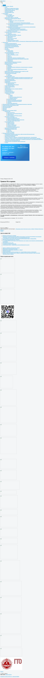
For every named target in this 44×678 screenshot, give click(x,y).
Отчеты (8, 74)
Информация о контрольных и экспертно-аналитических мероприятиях (21, 26)
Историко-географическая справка (12, 8)
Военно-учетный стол (9, 47)
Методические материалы (10, 136)
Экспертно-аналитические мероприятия (17, 28)
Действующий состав (11, 36)
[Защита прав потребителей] (8, 435)
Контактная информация (12, 117)
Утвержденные (10, 51)
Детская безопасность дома (8, 242)
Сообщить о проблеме (9, 157)
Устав (6, 7)
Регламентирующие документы (13, 126)
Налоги (11, 94)
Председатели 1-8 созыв (12, 38)
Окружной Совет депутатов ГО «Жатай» (13, 35)
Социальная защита (9, 90)
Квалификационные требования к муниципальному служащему (19, 67)
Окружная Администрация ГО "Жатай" (13, 32)
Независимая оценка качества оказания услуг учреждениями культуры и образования (19, 251)
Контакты (9, 68)
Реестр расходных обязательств (16, 97)
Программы (9, 75)
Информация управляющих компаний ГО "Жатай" (13, 249)
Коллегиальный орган (9, 121)
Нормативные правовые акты (11, 129)
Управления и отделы (11, 34)
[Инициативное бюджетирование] (8, 453)
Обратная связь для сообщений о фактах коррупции (15, 141)
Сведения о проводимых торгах (13, 120)
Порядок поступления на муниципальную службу (17, 69)
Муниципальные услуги (10, 76)
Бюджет (8, 93)
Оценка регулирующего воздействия (14, 100)
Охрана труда (7, 87)
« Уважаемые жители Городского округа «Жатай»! (25, 228)
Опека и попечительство (10, 86)
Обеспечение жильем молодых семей (10, 248)
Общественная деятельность (10, 82)
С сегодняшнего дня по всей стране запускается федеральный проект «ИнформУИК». (19, 238)
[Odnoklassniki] (7, 303)
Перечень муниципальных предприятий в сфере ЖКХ (18, 58)
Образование (7, 81)
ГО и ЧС (6, 48)
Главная (4, 5)
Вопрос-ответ (7, 111)
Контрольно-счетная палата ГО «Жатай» (13, 18)
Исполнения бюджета (14, 25)
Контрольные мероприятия (15, 27)
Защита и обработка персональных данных (11, 247)
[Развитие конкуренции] (9, 507)
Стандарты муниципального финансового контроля (20, 22)
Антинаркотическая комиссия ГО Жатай (13, 44)
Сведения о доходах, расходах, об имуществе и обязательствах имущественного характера (25, 41)
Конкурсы (5, 108)
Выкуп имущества (11, 112)
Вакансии (9, 65)
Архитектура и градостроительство (12, 46)
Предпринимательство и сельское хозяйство (13, 88)
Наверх (1, 230)
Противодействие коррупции (8, 133)
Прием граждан (10, 39)
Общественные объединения (13, 84)
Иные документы (10, 123)
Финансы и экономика (9, 92)
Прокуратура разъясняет (7, 106)
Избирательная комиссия (10, 10)
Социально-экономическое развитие (14, 101)
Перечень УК (10, 59)
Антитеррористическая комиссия (11, 45)
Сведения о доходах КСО (12, 31)
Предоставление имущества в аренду (14, 115)
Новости (9, 55)
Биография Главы (10, 15)
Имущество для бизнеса (9, 116)
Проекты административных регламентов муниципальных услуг (20, 77)
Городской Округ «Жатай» (8, 6)
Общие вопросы (10, 114)
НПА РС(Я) (9, 131)
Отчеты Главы (10, 16)
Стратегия (9, 102)
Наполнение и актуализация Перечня (14, 113)
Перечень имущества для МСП (13, 118)
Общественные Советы (9, 85)
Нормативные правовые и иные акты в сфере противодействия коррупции (19, 134)
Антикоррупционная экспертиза (11, 135)
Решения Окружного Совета (13, 40)
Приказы (11, 21)
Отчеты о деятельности (11, 124)
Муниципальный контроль (10, 80)
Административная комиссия (11, 43)
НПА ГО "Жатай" (10, 132)
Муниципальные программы (10, 73)
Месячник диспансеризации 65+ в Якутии (11, 239)
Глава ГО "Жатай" (8, 14)
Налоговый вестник (7, 107)
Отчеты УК (9, 56)
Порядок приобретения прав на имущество (15, 119)
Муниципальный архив (9, 79)
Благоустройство (10, 53)
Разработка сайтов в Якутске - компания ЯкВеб (9, 676)
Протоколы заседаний (11, 125)
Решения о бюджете (13, 98)
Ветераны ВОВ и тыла (9, 12)
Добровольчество (10, 83)
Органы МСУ (5, 13)
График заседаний (10, 122)
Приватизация (10, 60)
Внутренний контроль (11, 99)
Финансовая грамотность (12, 103)
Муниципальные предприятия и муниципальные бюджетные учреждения (17, 104)
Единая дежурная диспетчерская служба (11, 105)
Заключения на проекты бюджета (16, 24)
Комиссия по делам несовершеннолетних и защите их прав (16, 71)
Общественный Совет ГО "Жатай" (12, 9)
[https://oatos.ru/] (10, 579)
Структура (9, 33)
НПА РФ (9, 130)
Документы (9, 19)
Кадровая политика (9, 64)
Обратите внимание (7, 250)
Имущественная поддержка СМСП (9, 110)
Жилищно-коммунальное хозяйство (12, 52)
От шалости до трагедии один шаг (9, 243)
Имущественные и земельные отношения (13, 61)
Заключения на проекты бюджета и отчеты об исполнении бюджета (20, 23)
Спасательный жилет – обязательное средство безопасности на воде (16, 244)
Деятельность (10, 37)
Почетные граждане (9, 11)
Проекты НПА (10, 50)
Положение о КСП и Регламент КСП (17, 20)
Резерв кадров (10, 70)
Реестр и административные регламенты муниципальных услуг (19, 78)
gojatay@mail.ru (9, 674)
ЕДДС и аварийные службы (12, 54)
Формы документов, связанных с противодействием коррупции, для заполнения (21, 137)
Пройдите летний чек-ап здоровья (9, 235)
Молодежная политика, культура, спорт (13, 72)
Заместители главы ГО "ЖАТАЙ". (12, 17)
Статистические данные (9, 91)
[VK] (7, 287)
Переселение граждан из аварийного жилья (15, 57)
